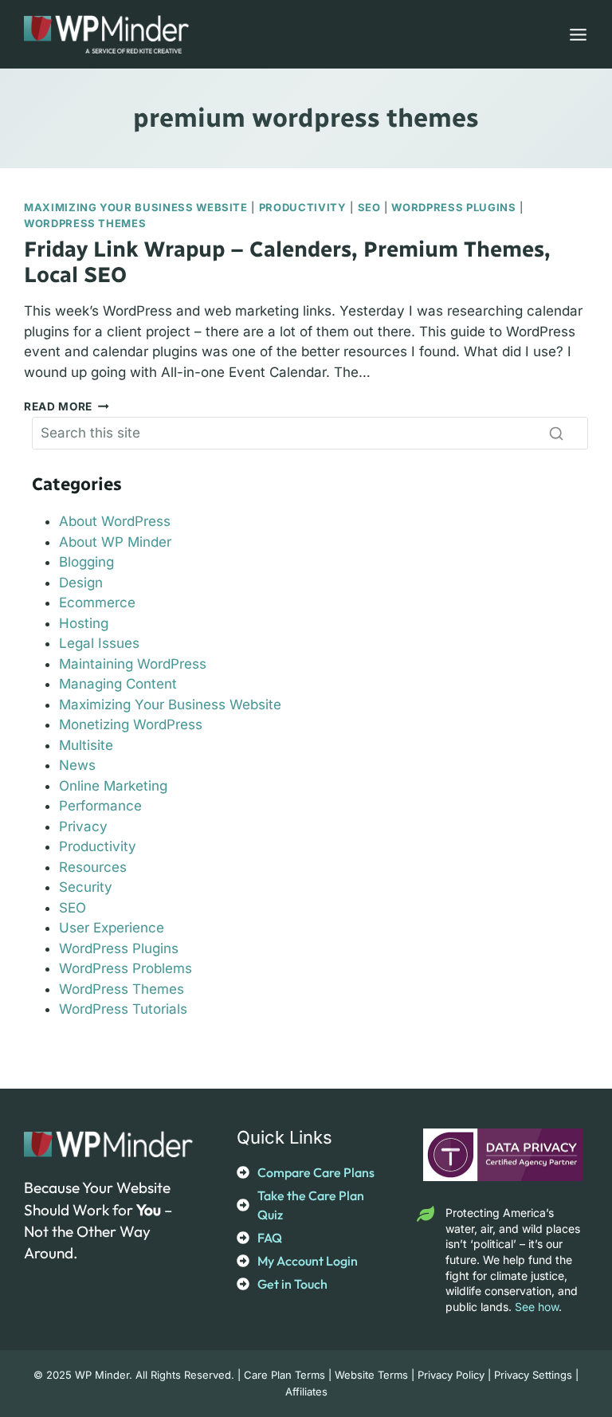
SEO (369, 207)
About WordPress (115, 521)
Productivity (303, 207)
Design (81, 583)
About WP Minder (115, 542)
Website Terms (371, 1374)
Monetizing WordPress (130, 724)
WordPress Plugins (453, 207)
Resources (93, 867)
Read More (66, 406)
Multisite (86, 745)
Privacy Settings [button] (533, 1374)
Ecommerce (97, 602)
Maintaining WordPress (132, 664)
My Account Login (307, 1261)
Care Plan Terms (284, 1374)
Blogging (86, 562)
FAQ (269, 1238)
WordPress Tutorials (123, 1009)
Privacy (83, 826)
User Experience (111, 928)
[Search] (556, 433)
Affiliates (306, 1391)
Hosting (83, 623)
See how (537, 1306)
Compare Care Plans (316, 1172)
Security (85, 887)
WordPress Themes (85, 223)
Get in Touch (292, 1284)
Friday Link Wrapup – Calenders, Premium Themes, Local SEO (287, 262)
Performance (100, 806)
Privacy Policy (451, 1374)
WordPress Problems (125, 968)
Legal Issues (99, 643)
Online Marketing (113, 786)
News (77, 765)
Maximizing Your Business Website (136, 207)
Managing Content (118, 684)
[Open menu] (575, 34)
